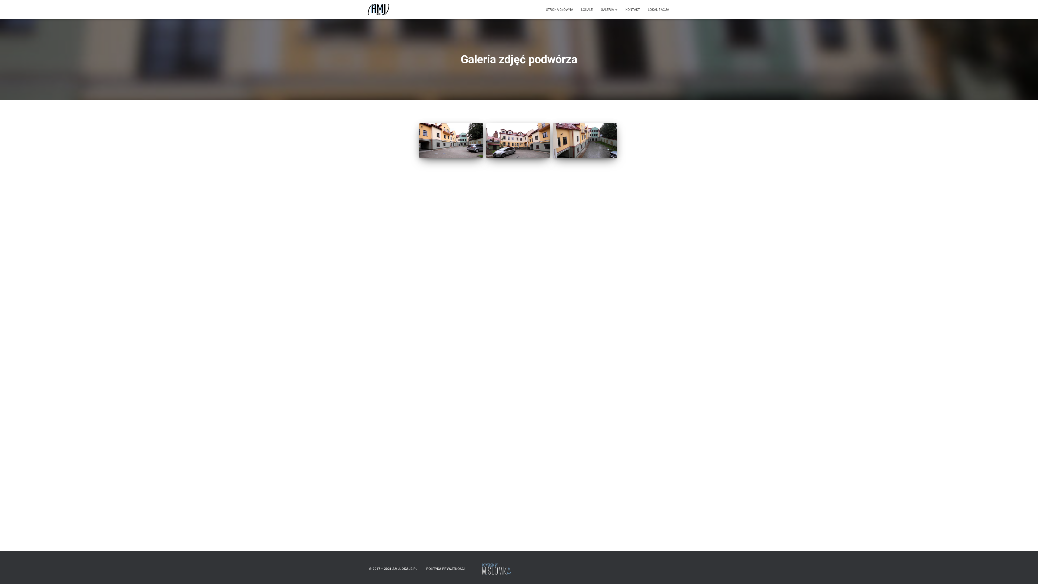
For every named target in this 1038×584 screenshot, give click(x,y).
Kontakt (633, 10)
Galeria (608, 10)
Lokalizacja (658, 10)
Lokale (587, 10)
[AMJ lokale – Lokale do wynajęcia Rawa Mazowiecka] (378, 9)
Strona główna (559, 10)
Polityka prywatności (445, 569)
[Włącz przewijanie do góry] (1027, 573)
